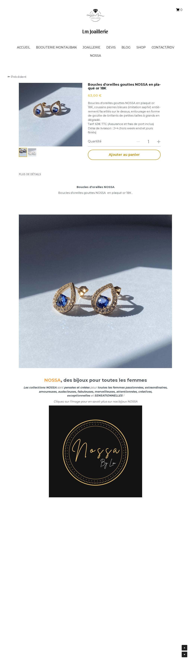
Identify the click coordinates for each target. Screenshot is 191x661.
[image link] (95, 14)
